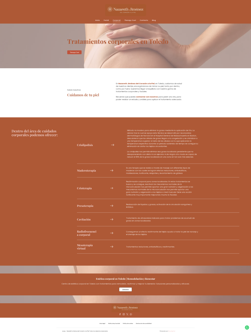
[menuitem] (97, 20)
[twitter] (127, 314)
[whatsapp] (131, 314)
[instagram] (123, 314)
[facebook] (120, 314)
